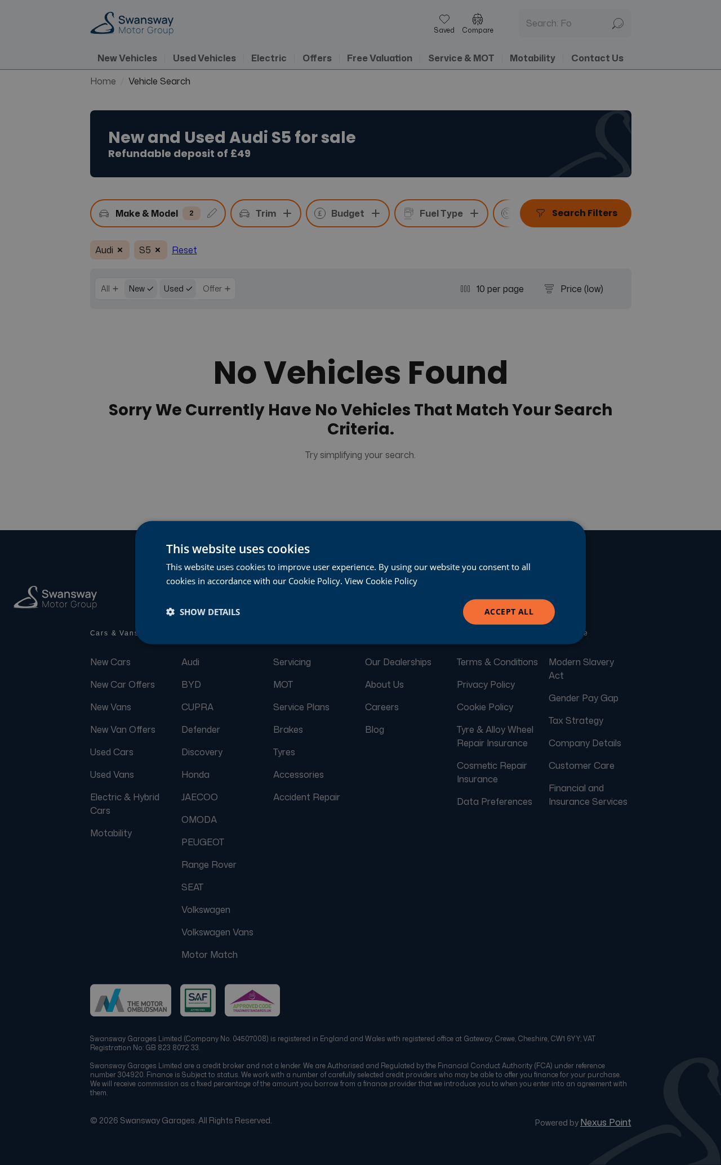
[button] (203, 612)
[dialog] (360, 582)
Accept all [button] (508, 611)
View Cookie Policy (381, 580)
